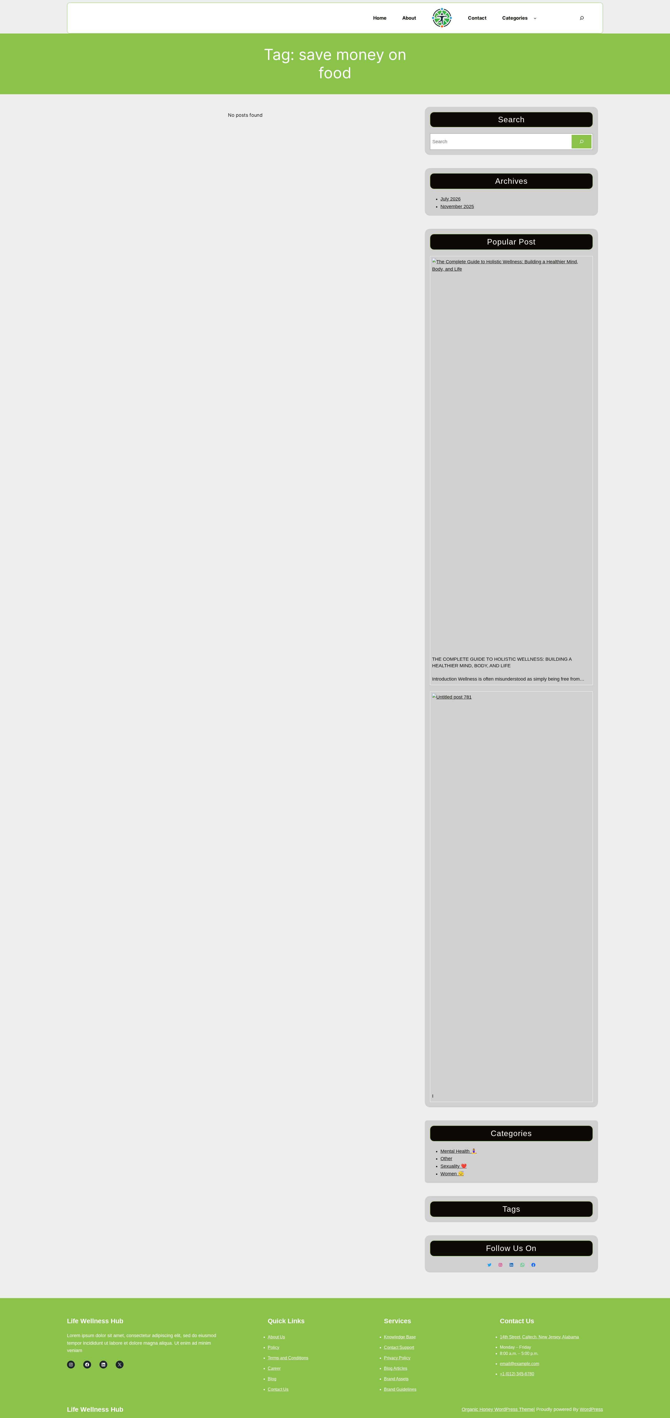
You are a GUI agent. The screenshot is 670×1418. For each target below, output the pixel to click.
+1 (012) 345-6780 (517, 1374)
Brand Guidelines (400, 1389)
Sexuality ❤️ (453, 1166)
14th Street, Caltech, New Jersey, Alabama (539, 1337)
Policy (273, 1347)
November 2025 (457, 206)
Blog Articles (395, 1368)
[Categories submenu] (535, 18)
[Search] (581, 141)
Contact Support (399, 1347)
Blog (272, 1379)
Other (446, 1158)
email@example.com (519, 1363)
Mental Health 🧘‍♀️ (458, 1151)
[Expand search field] (582, 18)
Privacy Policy (397, 1358)
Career (274, 1368)
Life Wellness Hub (95, 1321)
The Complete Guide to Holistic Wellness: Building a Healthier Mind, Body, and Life (502, 662)
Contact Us (278, 1389)
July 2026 (450, 199)
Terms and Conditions (288, 1358)
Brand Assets (396, 1379)
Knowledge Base (400, 1337)
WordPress (591, 1409)
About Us (276, 1337)
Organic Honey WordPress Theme (498, 1409)
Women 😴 (452, 1173)
